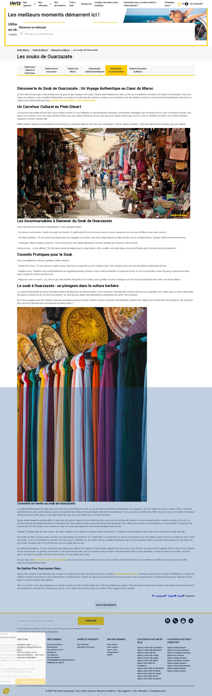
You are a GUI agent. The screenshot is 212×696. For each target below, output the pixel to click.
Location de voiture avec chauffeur (106, 4)
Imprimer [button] (190, 596)
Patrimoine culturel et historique (30, 70)
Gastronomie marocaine (51, 70)
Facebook (160, 596)
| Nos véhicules (139, 691)
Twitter (171, 596)
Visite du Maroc (40, 50)
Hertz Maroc (23, 50)
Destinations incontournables (116, 70)
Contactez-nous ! (170, 4)
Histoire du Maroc (73, 70)
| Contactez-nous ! (156, 691)
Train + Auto (72, 4)
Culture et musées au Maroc (137, 70)
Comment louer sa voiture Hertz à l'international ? (140, 4)
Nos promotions (60, 4)
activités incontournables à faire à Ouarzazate (73, 100)
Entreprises (86, 4)
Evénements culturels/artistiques (94, 70)
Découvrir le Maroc (60, 50)
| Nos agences (123, 691)
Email (180, 596)
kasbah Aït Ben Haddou (126, 574)
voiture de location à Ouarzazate (50, 560)
